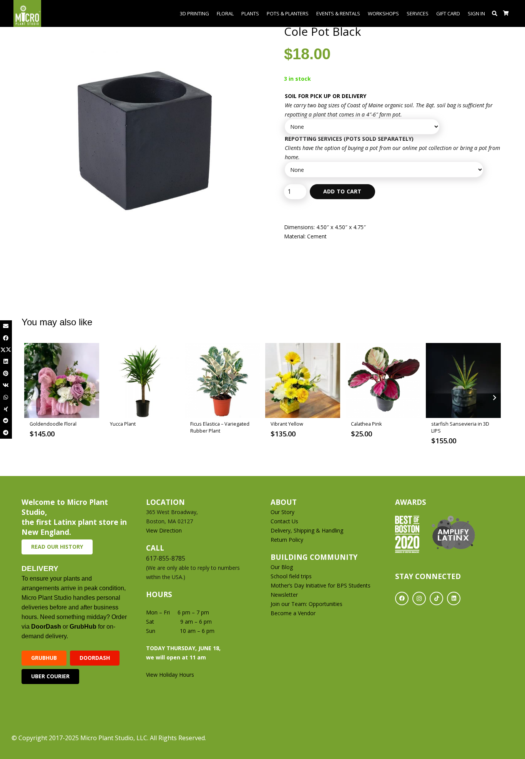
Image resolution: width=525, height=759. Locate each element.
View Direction (164, 530)
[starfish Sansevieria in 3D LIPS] (463, 380)
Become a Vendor (293, 613)
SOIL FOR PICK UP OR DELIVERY (325, 96)
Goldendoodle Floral (53, 424)
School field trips (291, 576)
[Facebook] (402, 598)
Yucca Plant (123, 424)
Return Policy (287, 539)
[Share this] (6, 338)
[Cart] (506, 13)
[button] (495, 13)
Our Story (282, 512)
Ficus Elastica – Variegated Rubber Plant (219, 427)
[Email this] (6, 326)
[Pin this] (6, 374)
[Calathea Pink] (383, 380)
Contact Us (284, 521)
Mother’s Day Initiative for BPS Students (320, 585)
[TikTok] (436, 598)
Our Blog (282, 567)
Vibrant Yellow (287, 424)
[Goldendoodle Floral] (61, 380)
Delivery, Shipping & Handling (308, 530)
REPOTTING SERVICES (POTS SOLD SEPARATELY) (349, 138)
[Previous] (31, 397)
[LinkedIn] (453, 598)
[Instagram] (419, 598)
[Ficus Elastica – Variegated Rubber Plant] (222, 380)
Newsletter (284, 594)
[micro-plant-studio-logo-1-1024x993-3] (27, 13)
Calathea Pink (366, 424)
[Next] (494, 397)
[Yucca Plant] (142, 380)
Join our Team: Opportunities (306, 604)
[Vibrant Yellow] (302, 380)
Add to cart (342, 191)
